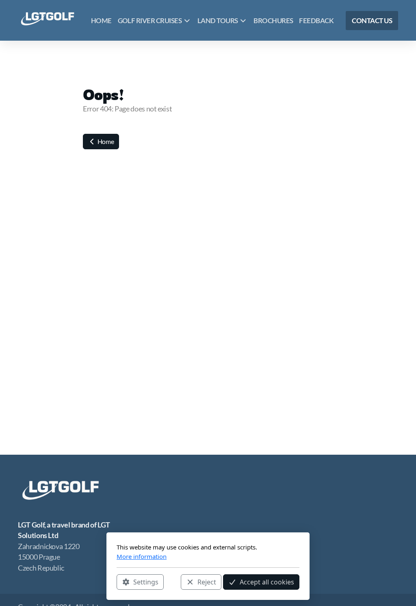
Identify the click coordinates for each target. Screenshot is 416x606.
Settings (145, 582)
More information (142, 556)
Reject (206, 582)
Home (105, 141)
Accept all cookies (267, 582)
